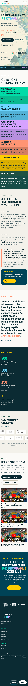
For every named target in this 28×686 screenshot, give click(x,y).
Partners (3, 636)
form (5, 262)
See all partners (6, 426)
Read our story (6, 340)
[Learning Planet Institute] (13, 53)
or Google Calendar (19, 39)
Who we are (4, 631)
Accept (23, 682)
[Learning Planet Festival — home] (5, 2)
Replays (3, 634)
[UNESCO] (22, 53)
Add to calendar (7, 40)
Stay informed (7, 45)
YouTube (3, 645)
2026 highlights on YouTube (11, 477)
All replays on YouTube (10, 483)
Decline (14, 682)
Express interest (9, 281)
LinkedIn (3, 648)
